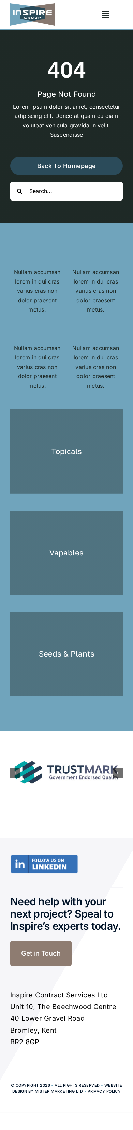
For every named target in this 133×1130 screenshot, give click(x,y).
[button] (15, 773)
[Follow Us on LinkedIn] (44, 857)
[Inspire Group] (32, 6)
